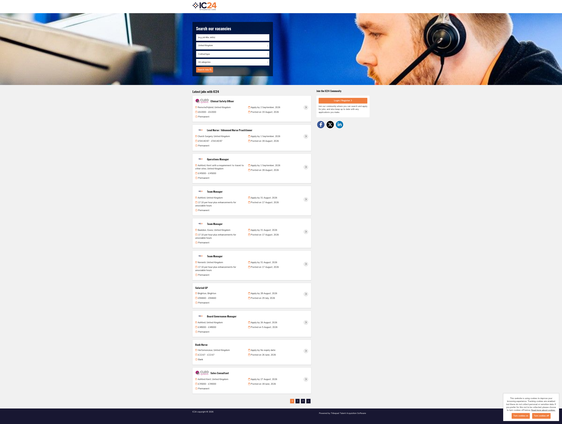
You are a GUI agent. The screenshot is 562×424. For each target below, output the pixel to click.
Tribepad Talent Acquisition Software (348, 413)
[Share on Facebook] (320, 124)
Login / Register (342, 100)
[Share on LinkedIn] (339, 124)
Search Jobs (204, 69)
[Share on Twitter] (330, 124)
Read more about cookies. (543, 410)
